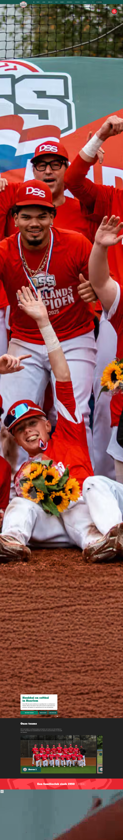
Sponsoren (69, 2)
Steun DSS (77, 2)
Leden (43, 2)
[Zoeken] (92, 2)
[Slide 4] (62, 716)
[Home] (33, 2)
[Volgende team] (100, 754)
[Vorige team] (22, 754)
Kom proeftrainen (29, 712)
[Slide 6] (66, 716)
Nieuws (62, 2)
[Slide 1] (55, 716)
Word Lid (50, 2)
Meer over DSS (53, 712)
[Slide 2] (57, 716)
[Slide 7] (68, 716)
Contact (85, 2)
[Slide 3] (60, 716)
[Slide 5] (64, 716)
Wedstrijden (43, 712)
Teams (38, 2)
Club (56, 2)
